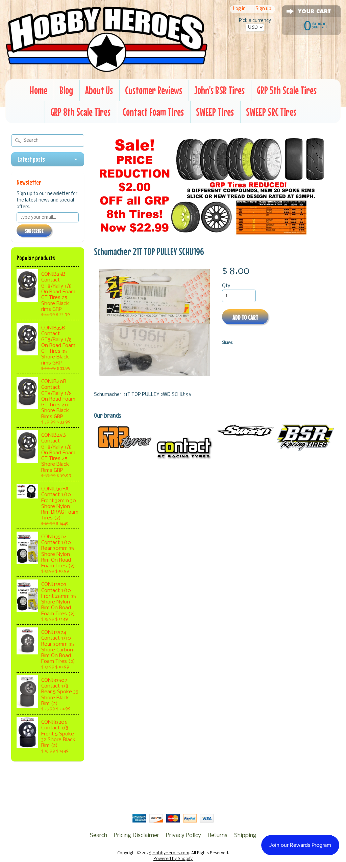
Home (38, 90)
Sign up (263, 9)
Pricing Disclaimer (136, 835)
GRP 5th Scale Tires (287, 90)
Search (98, 835)
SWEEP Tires (215, 112)
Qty (226, 286)
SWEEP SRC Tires (271, 112)
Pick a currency (255, 20)
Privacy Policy (183, 835)
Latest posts (31, 159)
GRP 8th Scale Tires (80, 112)
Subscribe (34, 231)
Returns (217, 835)
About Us (99, 90)
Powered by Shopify (173, 859)
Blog (66, 90)
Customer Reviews (153, 90)
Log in (239, 9)
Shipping (245, 835)
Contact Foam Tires (153, 112)
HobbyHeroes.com (170, 853)
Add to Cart (245, 317)
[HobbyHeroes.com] (106, 69)
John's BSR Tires (219, 90)
